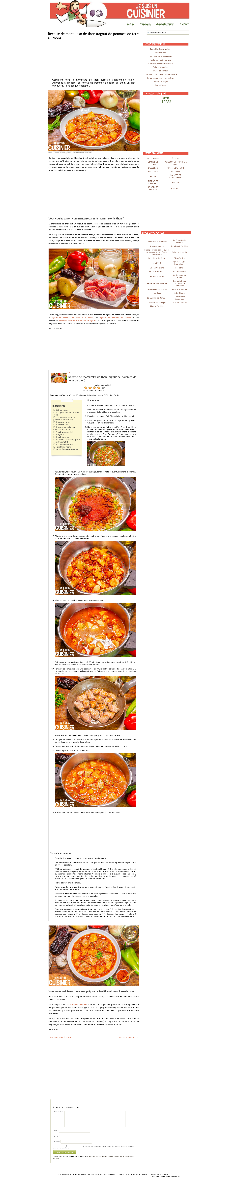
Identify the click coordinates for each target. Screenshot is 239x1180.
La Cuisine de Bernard (157, 298)
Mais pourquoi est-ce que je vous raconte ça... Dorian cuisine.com (156, 252)
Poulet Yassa (160, 85)
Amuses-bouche (157, 246)
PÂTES (153, 176)
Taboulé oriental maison (160, 49)
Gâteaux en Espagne (157, 303)
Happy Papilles (157, 306)
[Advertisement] (94, 58)
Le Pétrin (179, 268)
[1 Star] (85, 387)
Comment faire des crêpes (160, 56)
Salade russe (160, 53)
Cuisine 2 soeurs (179, 303)
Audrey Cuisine (157, 276)
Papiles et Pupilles (179, 246)
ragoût (69, 152)
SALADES (175, 172)
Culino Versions (157, 268)
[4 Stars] (98, 387)
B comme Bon (179, 271)
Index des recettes (165, 24)
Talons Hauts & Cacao (157, 289)
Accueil (131, 24)
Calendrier (145, 24)
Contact (184, 24)
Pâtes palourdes (160, 71)
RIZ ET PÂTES (153, 158)
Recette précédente (60, 1037)
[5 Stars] (102, 387)
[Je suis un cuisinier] (119, 13)
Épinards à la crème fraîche (160, 64)
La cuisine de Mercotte (157, 242)
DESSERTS (153, 168)
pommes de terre (59, 152)
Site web (57, 1141)
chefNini (157, 263)
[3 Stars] (94, 387)
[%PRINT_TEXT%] (69, 373)
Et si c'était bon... (157, 271)
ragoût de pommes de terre (82, 152)
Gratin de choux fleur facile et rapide (160, 74)
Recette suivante (128, 1037)
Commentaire (59, 1112)
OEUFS (175, 182)
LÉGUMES (175, 158)
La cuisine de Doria (156, 258)
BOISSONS (176, 188)
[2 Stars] (89, 387)
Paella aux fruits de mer (160, 60)
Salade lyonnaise (160, 67)
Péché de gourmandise (157, 283)
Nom (56, 1130)
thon (50, 152)
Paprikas (157, 293)
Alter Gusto (179, 293)
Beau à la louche (179, 289)
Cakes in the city (179, 252)
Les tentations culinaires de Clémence (179, 283)
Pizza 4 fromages (160, 82)
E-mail (57, 1136)
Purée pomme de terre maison (160, 78)
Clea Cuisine (179, 258)
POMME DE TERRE (175, 168)
